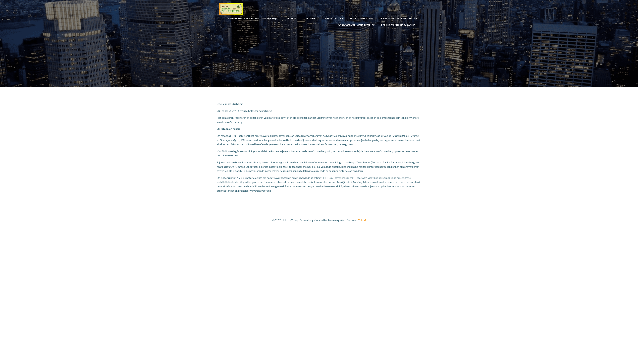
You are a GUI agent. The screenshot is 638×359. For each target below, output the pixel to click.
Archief (291, 18)
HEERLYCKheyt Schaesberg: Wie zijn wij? (252, 18)
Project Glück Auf (361, 18)
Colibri (362, 220)
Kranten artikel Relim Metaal (398, 18)
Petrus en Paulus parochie (398, 25)
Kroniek (311, 18)
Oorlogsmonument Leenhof (356, 25)
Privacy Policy (334, 18)
